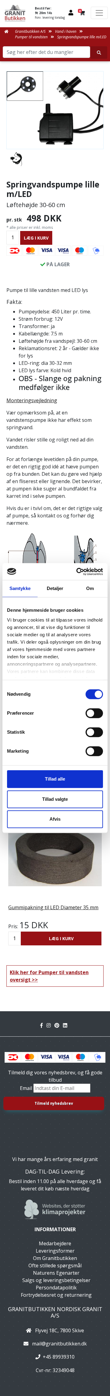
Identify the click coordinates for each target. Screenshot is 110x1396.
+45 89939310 (59, 1356)
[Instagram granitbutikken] (50, 1025)
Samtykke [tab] (20, 588)
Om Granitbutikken (55, 1258)
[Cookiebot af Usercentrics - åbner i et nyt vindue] (77, 572)
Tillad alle (55, 778)
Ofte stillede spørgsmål (55, 1265)
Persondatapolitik (56, 1287)
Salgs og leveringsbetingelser (56, 1280)
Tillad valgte (55, 799)
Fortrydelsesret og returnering (56, 1295)
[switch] (94, 713)
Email (26, 1088)
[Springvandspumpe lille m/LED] (55, 110)
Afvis (55, 819)
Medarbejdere (55, 1243)
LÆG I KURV (36, 238)
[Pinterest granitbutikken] (58, 1025)
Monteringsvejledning (31, 400)
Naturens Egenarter (56, 1272)
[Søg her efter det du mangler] (98, 52)
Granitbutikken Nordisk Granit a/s (55, 1312)
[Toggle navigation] (99, 13)
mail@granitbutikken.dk (59, 1343)
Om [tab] (90, 588)
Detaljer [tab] (55, 588)
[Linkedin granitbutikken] (66, 1025)
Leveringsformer (55, 1250)
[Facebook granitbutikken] (43, 1025)
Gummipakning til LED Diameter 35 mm (53, 907)
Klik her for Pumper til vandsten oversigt (49, 976)
